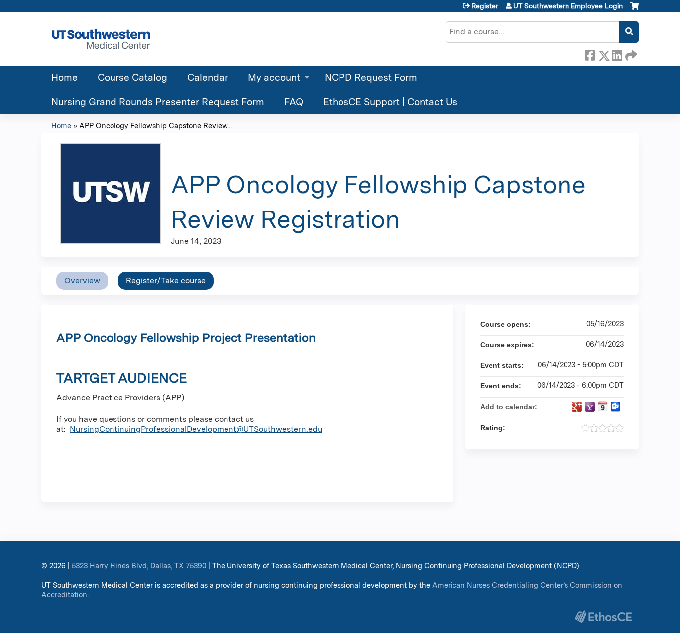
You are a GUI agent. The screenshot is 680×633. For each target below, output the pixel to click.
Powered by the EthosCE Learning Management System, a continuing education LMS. (603, 616)
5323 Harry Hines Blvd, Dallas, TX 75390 (139, 565)
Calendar (207, 77)
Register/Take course (166, 280)
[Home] (101, 39)
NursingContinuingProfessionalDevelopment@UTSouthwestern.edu (196, 429)
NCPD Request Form (371, 77)
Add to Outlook (616, 407)
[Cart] (634, 9)
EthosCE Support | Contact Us (390, 101)
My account (274, 77)
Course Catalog (132, 77)
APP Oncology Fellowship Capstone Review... (155, 125)
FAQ (293, 101)
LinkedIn (617, 54)
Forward (630, 54)
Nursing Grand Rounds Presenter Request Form (157, 101)
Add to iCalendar (603, 406)
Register (484, 5)
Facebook (590, 54)
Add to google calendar (577, 407)
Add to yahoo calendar (590, 407)
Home (64, 77)
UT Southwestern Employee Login (568, 5)
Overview (82, 280)
